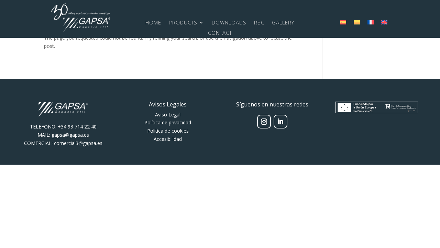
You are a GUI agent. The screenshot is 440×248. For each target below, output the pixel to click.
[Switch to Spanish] (343, 24)
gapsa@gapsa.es (70, 135)
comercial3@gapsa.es (78, 143)
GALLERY (283, 23)
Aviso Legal (167, 114)
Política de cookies (168, 130)
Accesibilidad (168, 139)
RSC (259, 23)
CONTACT (220, 33)
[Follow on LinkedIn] (280, 121)
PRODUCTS (183, 23)
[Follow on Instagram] (264, 121)
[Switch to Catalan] (357, 24)
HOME (153, 23)
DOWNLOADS (229, 23)
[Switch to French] (370, 24)
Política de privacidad (167, 122)
